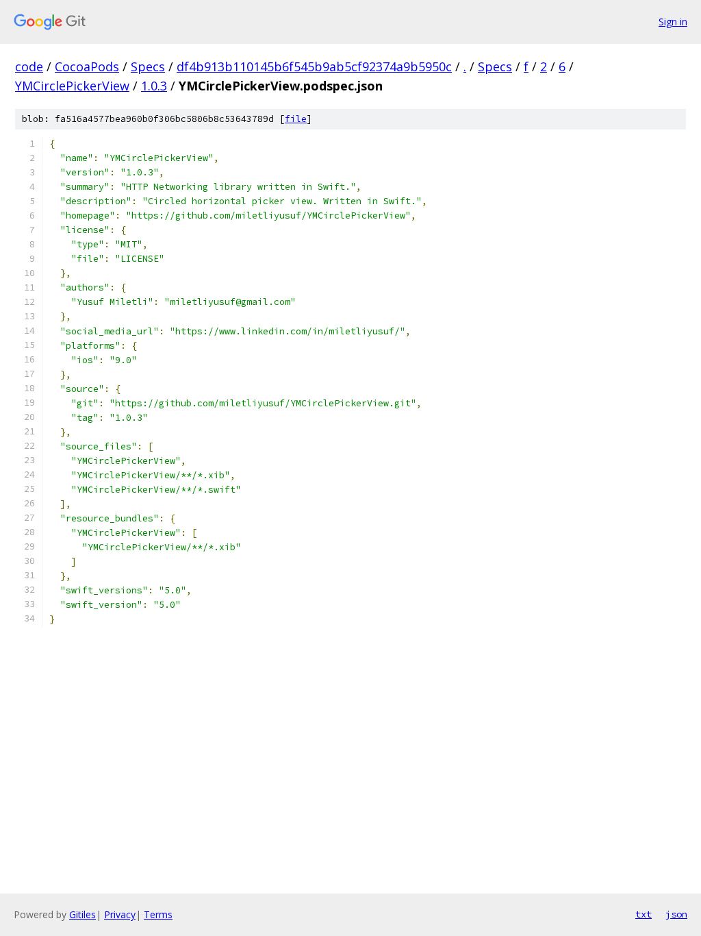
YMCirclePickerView (72, 85)
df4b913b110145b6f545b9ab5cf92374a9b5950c (314, 66)
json (676, 914)
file (296, 119)
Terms (158, 914)
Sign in (673, 21)
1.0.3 (154, 85)
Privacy (120, 914)
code (29, 66)
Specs (148, 66)
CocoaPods (87, 66)
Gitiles (82, 914)
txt (643, 914)
